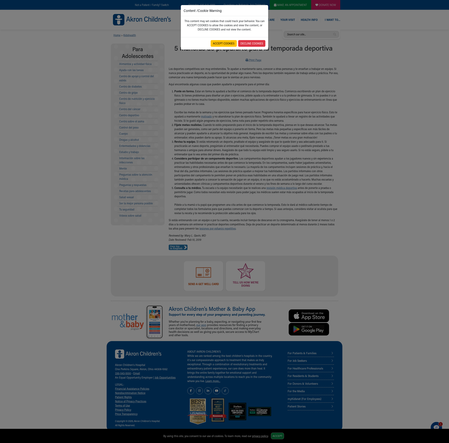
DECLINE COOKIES (251, 43)
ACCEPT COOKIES (223, 43)
